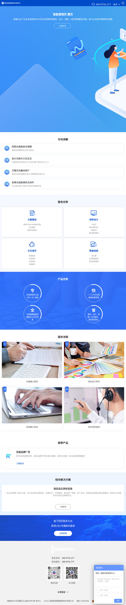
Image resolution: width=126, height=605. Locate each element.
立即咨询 (62, 26)
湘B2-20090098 (83, 601)
